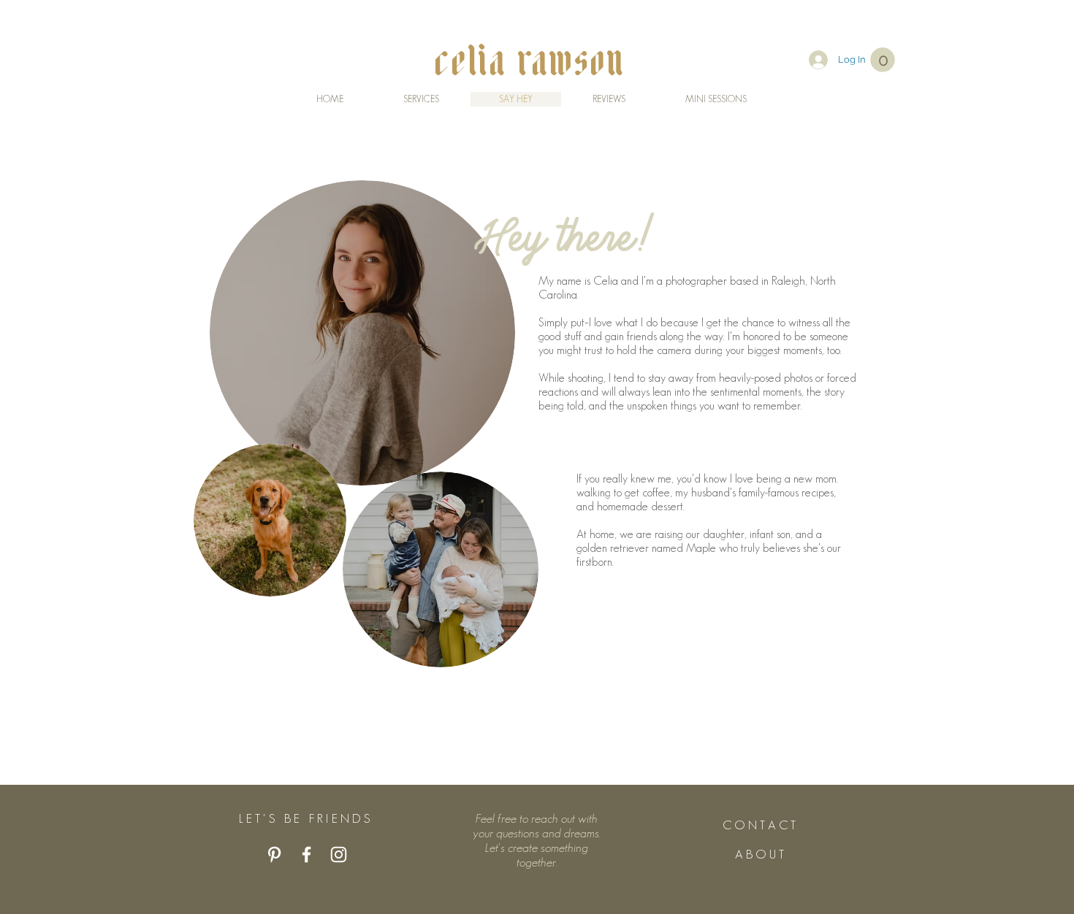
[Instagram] (338, 854)
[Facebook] (306, 854)
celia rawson (531, 58)
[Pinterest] (274, 854)
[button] (882, 59)
